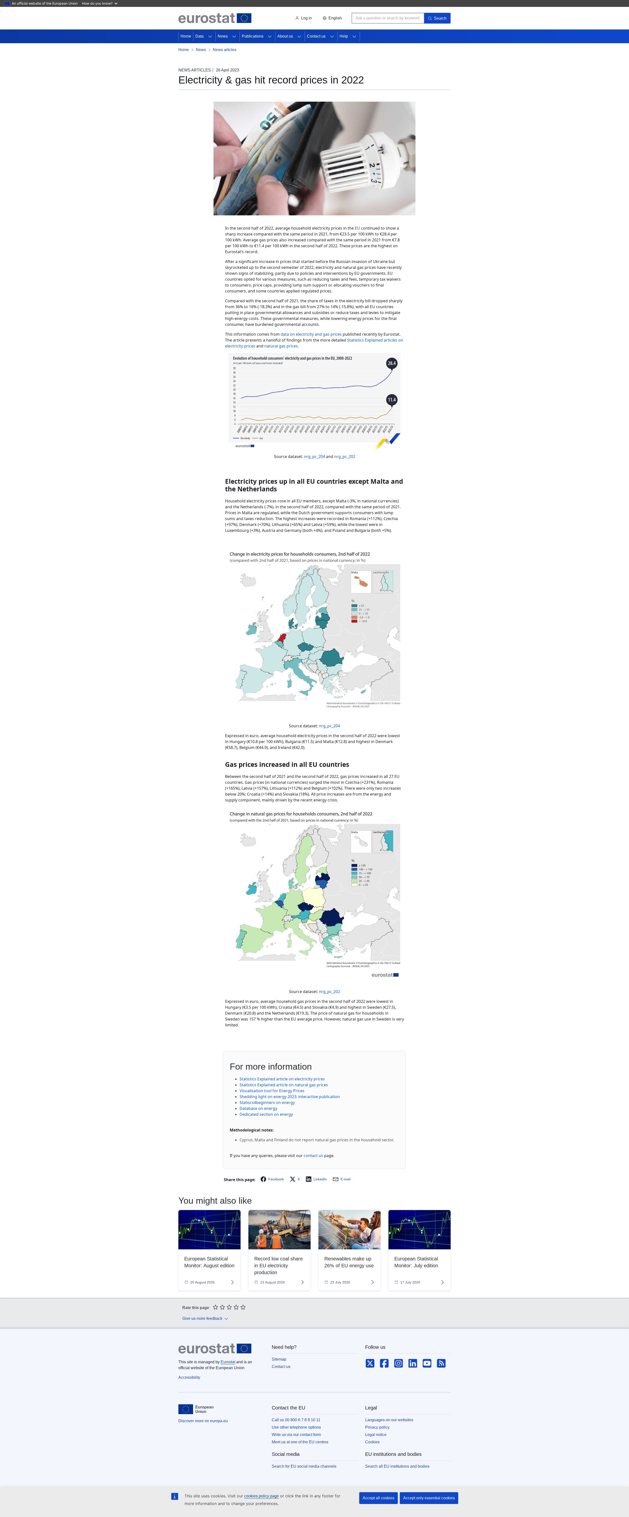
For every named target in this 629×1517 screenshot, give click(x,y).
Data (199, 36)
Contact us (316, 36)
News (223, 36)
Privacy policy (377, 1427)
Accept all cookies (378, 1498)
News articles (224, 50)
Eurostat (228, 1362)
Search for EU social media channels (304, 1466)
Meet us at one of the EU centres (300, 1442)
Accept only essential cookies (429, 1498)
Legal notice (375, 1435)
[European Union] (196, 1409)
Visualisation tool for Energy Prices (272, 1090)
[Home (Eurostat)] (214, 18)
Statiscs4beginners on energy (267, 1102)
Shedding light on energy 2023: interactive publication (290, 1096)
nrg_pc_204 (315, 456)
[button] (332, 18)
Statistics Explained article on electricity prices (282, 1079)
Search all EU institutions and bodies (397, 1466)
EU (357, 228)
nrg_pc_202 (344, 456)
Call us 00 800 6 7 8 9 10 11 (296, 1420)
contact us (314, 1155)
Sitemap (279, 1359)
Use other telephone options (296, 1427)
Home (186, 36)
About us (285, 36)
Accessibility (189, 1377)
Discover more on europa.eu (203, 1421)
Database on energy (258, 1108)
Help (344, 36)
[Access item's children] (210, 36)
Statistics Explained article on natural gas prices (284, 1085)
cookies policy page (261, 1496)
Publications (252, 36)
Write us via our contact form (296, 1435)
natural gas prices (281, 346)
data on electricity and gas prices (311, 334)
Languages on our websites (389, 1420)
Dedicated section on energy (266, 1114)
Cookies (372, 1442)
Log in (306, 18)
